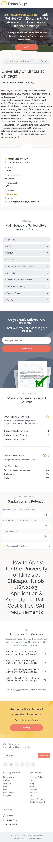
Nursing (10, 253)
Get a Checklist (26, 349)
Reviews (33, 792)
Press (32, 796)
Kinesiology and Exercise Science (19, 280)
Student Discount (37, 802)
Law (5, 789)
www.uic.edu (11, 193)
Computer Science (14, 293)
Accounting (11, 273)
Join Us (26, 47)
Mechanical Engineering (16, 286)
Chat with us (12, 820)
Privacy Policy (19, 838)
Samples (7, 796)
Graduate (7, 783)
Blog (32, 783)
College (6, 780)
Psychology (11, 239)
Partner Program (37, 799)
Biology (9, 246)
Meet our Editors (37, 777)
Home (7, 61)
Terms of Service (34, 838)
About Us (34, 786)
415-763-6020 (12, 824)
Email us (10, 815)
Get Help (26, 727)
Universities (16, 61)
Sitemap (33, 789)
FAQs (32, 780)
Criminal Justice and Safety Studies (20, 266)
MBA (5, 786)
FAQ (18, 689)
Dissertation (8, 777)
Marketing (10, 300)
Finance (10, 259)
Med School (8, 792)
